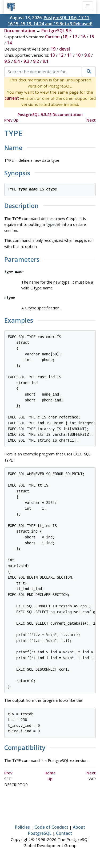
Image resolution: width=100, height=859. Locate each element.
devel (64, 49)
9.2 (36, 61)
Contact (64, 833)
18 (64, 36)
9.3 (26, 61)
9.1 (46, 61)
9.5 (7, 61)
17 (74, 36)
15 (91, 36)
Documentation (19, 30)
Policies (22, 827)
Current (52, 36)
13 (52, 55)
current (12, 98)
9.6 (87, 55)
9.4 (17, 61)
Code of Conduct (51, 827)
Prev (8, 120)
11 (69, 55)
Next (91, 120)
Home (50, 772)
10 (78, 55)
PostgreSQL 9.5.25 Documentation (50, 114)
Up (15, 120)
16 (83, 36)
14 (9, 42)
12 (61, 55)
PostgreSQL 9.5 (56, 30)
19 (53, 49)
